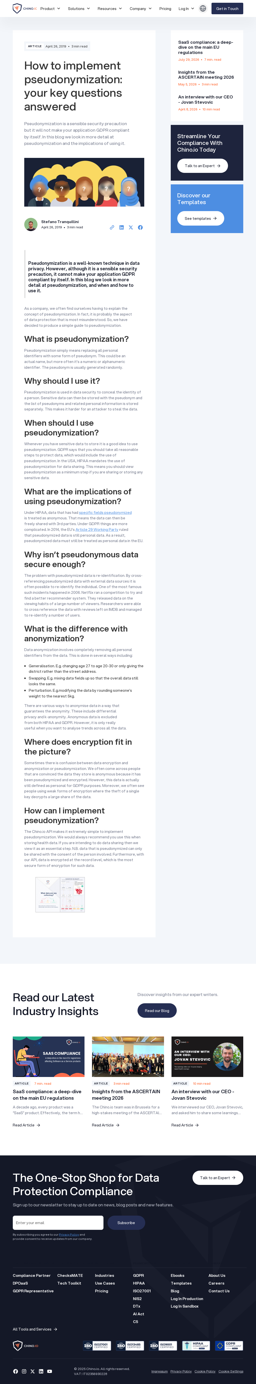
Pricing (165, 8)
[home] (25, 8)
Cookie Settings (230, 1371)
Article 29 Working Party (97, 529)
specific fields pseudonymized (105, 512)
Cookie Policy (205, 1371)
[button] (50, 8)
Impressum (160, 1371)
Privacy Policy (181, 1371)
